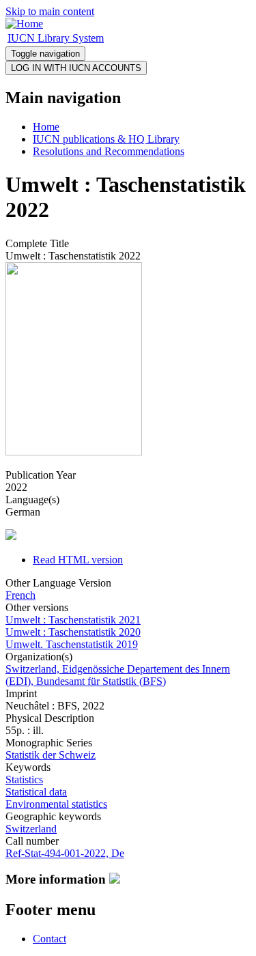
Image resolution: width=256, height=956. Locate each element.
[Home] (24, 23)
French (20, 595)
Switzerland (31, 828)
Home (46, 126)
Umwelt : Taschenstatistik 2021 (73, 619)
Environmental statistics (56, 804)
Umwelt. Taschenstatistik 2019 (71, 644)
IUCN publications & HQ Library (106, 139)
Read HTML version (78, 559)
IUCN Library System (56, 38)
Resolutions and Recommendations (108, 151)
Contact (49, 938)
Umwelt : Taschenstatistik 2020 (73, 632)
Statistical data (36, 792)
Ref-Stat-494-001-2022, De (64, 853)
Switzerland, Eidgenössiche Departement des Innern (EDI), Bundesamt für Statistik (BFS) (117, 675)
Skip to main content (49, 11)
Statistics (24, 779)
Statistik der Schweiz (50, 755)
